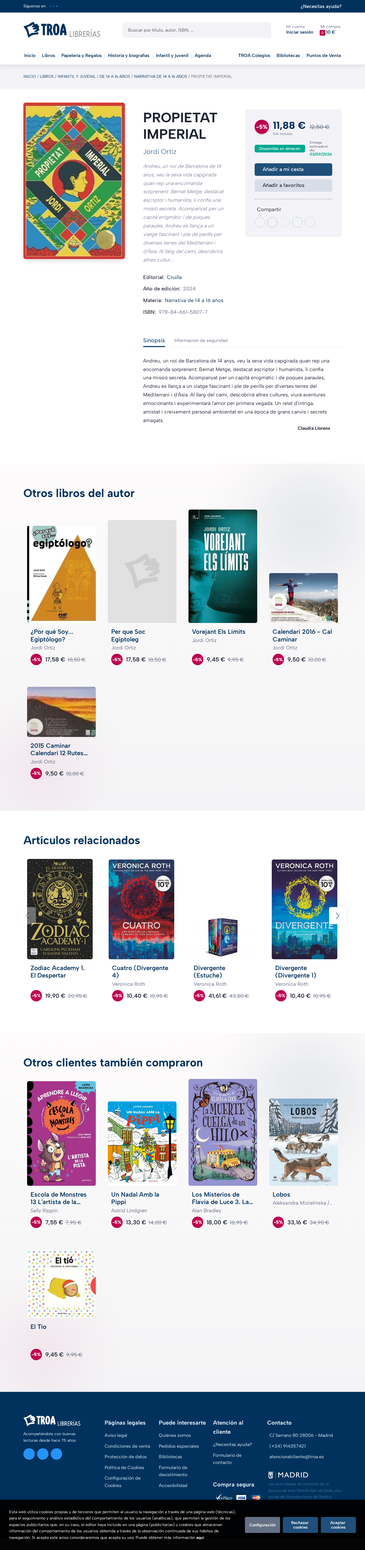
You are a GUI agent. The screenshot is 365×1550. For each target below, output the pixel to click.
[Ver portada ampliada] (74, 181)
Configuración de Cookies (123, 1481)
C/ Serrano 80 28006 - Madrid (301, 1435)
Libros (47, 76)
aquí (200, 1537)
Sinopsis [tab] (154, 340)
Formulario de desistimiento (173, 1471)
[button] (330, 30)
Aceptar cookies (338, 1525)
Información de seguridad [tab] (201, 340)
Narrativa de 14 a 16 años (160, 76)
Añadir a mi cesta (283, 169)
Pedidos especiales (179, 1446)
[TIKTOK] (56, 6)
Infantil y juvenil (77, 76)
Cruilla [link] (174, 277)
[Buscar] (262, 30)
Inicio (29, 76)
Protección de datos (126, 1456)
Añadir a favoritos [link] (284, 185)
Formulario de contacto (227, 1459)
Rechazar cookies (300, 1525)
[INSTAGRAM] (50, 6)
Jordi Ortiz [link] (159, 151)
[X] (53, 6)
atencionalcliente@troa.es (296, 1456)
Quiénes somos (175, 1435)
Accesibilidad (173, 1485)
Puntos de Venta (324, 55)
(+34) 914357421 (287, 1446)
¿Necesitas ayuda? (321, 6)
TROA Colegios (254, 55)
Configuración (262, 1524)
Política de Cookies (124, 1467)
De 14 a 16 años (115, 76)
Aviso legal (116, 1435)
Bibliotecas (288, 55)
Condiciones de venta (127, 1446)
